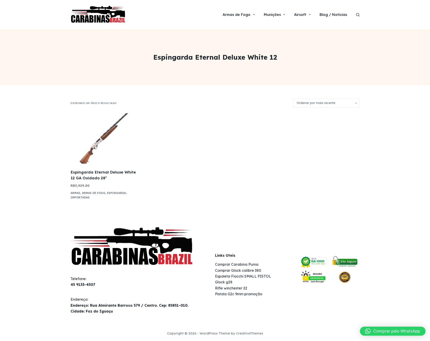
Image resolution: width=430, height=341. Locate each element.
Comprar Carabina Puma (236, 264)
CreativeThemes (249, 333)
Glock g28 (223, 282)
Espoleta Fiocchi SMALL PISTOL (243, 276)
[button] (393, 331)
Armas (75, 193)
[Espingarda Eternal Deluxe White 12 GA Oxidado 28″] (104, 138)
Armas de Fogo (236, 14)
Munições (272, 14)
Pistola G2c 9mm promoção (238, 294)
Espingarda (116, 193)
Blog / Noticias (333, 14)
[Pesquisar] (357, 14)
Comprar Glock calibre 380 (238, 270)
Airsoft (300, 14)
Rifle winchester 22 (231, 288)
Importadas (80, 197)
